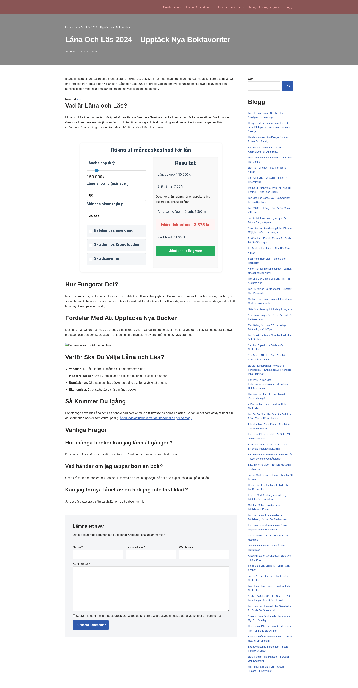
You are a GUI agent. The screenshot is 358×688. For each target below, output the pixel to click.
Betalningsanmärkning (113, 230)
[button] (180, 7)
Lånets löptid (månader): (108, 183)
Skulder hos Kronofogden (116, 244)
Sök (250, 78)
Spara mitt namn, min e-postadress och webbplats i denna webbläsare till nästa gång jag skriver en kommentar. (149, 615)
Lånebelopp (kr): (101, 163)
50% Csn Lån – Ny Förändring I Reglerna (270, 309)
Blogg (288, 7)
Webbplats (186, 547)
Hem (68, 27)
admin (72, 51)
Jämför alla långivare (185, 251)
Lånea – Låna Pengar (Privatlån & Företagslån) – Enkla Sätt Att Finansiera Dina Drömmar (269, 369)
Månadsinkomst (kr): (105, 204)
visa (80, 99)
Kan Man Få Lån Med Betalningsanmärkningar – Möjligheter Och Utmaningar (268, 383)
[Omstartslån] (80, 7)
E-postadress (135, 547)
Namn (78, 547)
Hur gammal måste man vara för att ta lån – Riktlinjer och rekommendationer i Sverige (269, 127)
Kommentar (81, 563)
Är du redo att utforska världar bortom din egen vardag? (156, 418)
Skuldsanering (106, 258)
